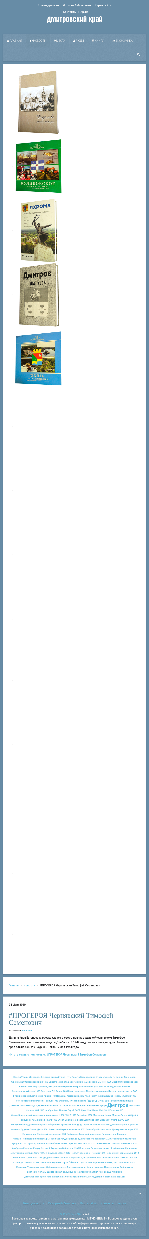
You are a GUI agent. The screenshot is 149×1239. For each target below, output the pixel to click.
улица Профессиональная (93, 1091)
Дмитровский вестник (93, 1157)
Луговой (42, 1086)
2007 (14, 1157)
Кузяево (45, 1077)
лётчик (126, 1086)
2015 (136, 1129)
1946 (76, 1172)
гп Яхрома (80, 1101)
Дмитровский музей (58, 1086)
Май (128, 1096)
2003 (135, 1143)
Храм (84, 1110)
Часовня (93, 1172)
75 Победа (17, 1162)
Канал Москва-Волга (116, 1115)
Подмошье (96, 1148)
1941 (102, 1153)
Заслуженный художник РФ (26, 1124)
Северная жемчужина (87, 1105)
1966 (76, 1148)
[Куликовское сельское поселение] (39, 166)
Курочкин (133, 1124)
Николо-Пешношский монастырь (31, 1139)
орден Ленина (92, 1153)
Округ (114, 1120)
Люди (79, 40)
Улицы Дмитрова (31, 1077)
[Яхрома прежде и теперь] (39, 744)
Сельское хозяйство (23, 1091)
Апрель (123, 1124)
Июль (72, 1105)
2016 (84, 1143)
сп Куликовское (97, 1086)
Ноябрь (49, 1110)
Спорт (61, 1120)
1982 (63, 1115)
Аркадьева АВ (68, 1124)
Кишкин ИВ (50, 1096)
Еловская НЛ (116, 1110)
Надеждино (98, 1177)
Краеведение (87, 1077)
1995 (54, 1120)
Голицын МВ (51, 1101)
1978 (73, 1115)
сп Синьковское (101, 1143)
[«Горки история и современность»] (39, 934)
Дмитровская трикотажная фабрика (44, 1177)
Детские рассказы (20, 1105)
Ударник (133, 1115)
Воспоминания (75, 1167)
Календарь (130, 1077)
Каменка (71, 1096)
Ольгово (115, 1143)
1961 (89, 1110)
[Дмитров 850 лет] (39, 808)
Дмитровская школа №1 (97, 1120)
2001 (46, 1129)
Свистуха (54, 1082)
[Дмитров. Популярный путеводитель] (39, 426)
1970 (45, 1082)
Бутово (21, 1157)
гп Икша (102, 1124)
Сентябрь (91, 1129)
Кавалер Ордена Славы (23, 1129)
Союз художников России (30, 1101)
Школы (101, 1129)
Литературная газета (120, 1091)
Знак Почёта (60, 1110)
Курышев (108, 1096)
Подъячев (113, 1124)
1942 (79, 1124)
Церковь (61, 1096)
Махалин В (126, 1143)
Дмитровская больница (60, 1172)
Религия (28, 1148)
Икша (108, 1129)
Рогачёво (82, 1115)
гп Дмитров (83, 1096)
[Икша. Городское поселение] (39, 358)
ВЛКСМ (48, 1120)
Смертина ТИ (48, 1091)
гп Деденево (47, 1157)
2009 (127, 1120)
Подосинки (112, 1153)
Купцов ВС (17, 1143)
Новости (39, 40)
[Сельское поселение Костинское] (39, 554)
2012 (68, 1115)
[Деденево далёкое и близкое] (39, 101)
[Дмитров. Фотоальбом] (39, 873)
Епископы (64, 1101)
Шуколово (134, 1105)
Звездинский (114, 1086)
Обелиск (74, 1162)
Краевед (122, 1134)
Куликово (117, 1172)
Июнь (95, 1110)
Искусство (74, 1157)
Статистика (102, 1077)
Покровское (132, 1082)
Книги (99, 40)
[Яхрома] (39, 230)
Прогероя (84, 1148)
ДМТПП (102, 1082)
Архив (84, 11)
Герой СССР (74, 1110)
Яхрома (55, 1148)
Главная (15, 40)
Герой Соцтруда (58, 1139)
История (110, 1177)
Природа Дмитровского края (84, 1139)
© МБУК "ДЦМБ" (71, 1213)
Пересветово (109, 1134)
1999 (133, 1096)
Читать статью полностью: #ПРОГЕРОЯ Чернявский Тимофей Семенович (58, 1054)
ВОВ (44, 1153)
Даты (40, 1129)
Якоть (103, 1139)
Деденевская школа (47, 1105)
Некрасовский (35, 1082)
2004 (39, 1143)
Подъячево (77, 1153)
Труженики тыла (36, 1167)
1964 (72, 1101)
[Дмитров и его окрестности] (39, 618)
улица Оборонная (50, 1124)
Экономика (124, 40)
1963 (101, 1110)
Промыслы (120, 1096)
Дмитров (117, 1105)
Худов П (83, 1172)
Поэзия (28, 1162)
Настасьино (61, 1157)
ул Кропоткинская (94, 1167)
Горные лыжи (126, 1153)
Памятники (97, 1096)
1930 (109, 1082)
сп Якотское (39, 1162)
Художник (16, 1082)
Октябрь (63, 1105)
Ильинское (38, 1120)
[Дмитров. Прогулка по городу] (39, 490)
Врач (107, 1101)
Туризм (83, 1162)
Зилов (59, 1091)
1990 (90, 1115)
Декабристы (33, 1157)
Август (37, 1153)
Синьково (54, 1129)
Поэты (17, 1077)
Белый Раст (112, 1157)
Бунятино (73, 1091)
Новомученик (54, 1162)
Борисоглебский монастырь (57, 1143)
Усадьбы (120, 1177)
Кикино (78, 1143)
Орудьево (53, 1153)
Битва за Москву (28, 1086)
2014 (136, 1153)
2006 (65, 1091)
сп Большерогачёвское (72, 1082)
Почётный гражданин (49, 1134)
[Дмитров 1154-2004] (39, 294)
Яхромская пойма (102, 1162)
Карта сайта (103, 5)
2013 (68, 1153)
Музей (101, 1101)
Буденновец (20, 1096)
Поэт (62, 1153)
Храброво (17, 1148)
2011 (106, 1110)
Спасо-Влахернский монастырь (28, 1115)
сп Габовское (66, 1148)
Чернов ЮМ (32, 1110)
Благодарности (48, 5)
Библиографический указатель (84, 1134)
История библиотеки (77, 5)
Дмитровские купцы (21, 1153)
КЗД (32, 1105)
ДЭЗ (134, 1091)
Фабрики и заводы (56, 1167)
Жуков (61, 1077)
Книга (54, 1077)
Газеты (92, 1100)
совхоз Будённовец (114, 1148)
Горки (65, 1162)
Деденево (91, 1082)
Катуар (37, 1148)
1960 (90, 1162)
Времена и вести (74, 1120)
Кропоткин (131, 1148)
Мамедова (98, 1115)
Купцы (103, 1105)
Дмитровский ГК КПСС (125, 1162)
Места (60, 40)
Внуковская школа (70, 1129)
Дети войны (116, 1077)
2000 (89, 1143)
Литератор (29, 1143)
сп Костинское (35, 1096)
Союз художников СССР (78, 1177)
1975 (64, 1134)
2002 (83, 1129)
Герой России (90, 1124)
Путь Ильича (73, 1077)
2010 (41, 1110)
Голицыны (25, 1120)
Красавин (21, 1167)
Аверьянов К (53, 1115)
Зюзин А (45, 1148)
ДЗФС (121, 1120)
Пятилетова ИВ (128, 1157)
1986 (37, 1091)
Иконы (102, 1172)
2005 (109, 1172)
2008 (24, 1082)
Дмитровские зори (122, 1129)
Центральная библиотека (118, 1167)
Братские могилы (36, 1172)
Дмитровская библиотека (121, 1139)
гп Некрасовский (79, 1086)
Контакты (69, 11)
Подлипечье (29, 1134)
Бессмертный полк (122, 1100)
